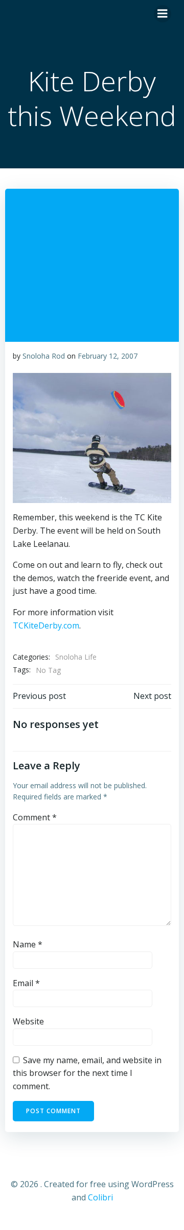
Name (27, 944)
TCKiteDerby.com (46, 625)
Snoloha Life (76, 657)
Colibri (100, 1197)
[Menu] (162, 13)
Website (28, 1021)
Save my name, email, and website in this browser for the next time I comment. (87, 1073)
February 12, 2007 (107, 356)
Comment (35, 817)
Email (26, 983)
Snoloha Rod (43, 356)
